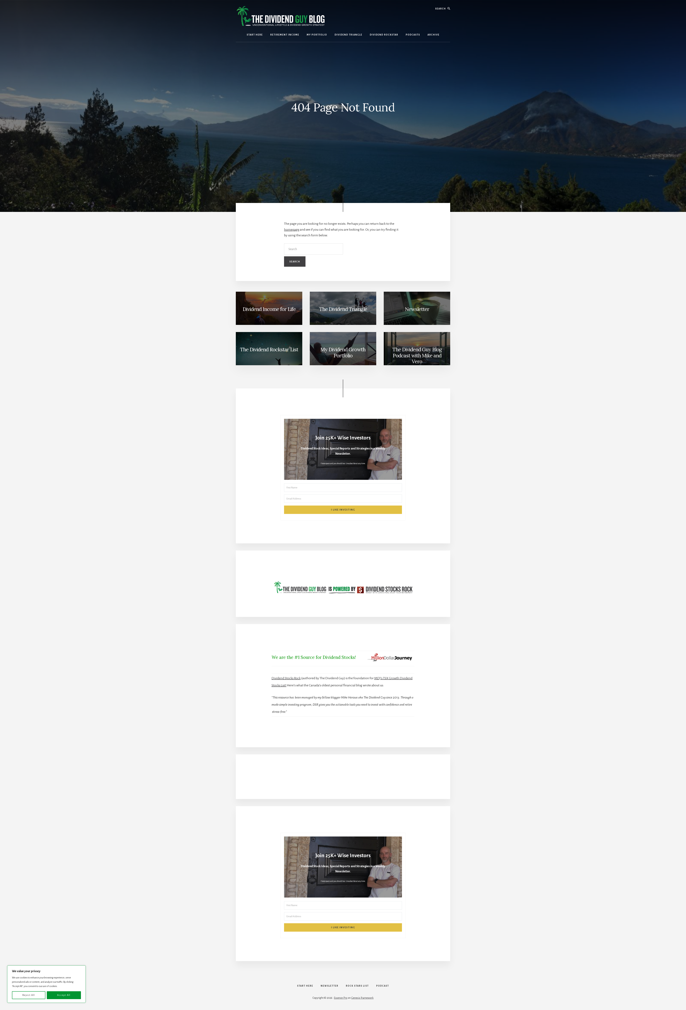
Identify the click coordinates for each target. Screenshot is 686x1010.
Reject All (29, 995)
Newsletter (417, 309)
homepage (291, 229)
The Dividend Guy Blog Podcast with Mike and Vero (417, 355)
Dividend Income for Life (269, 309)
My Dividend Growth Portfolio (343, 352)
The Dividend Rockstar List (269, 349)
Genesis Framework (362, 997)
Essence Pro (340, 997)
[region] (46, 984)
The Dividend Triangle (343, 309)
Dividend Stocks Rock (286, 678)
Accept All (63, 995)
